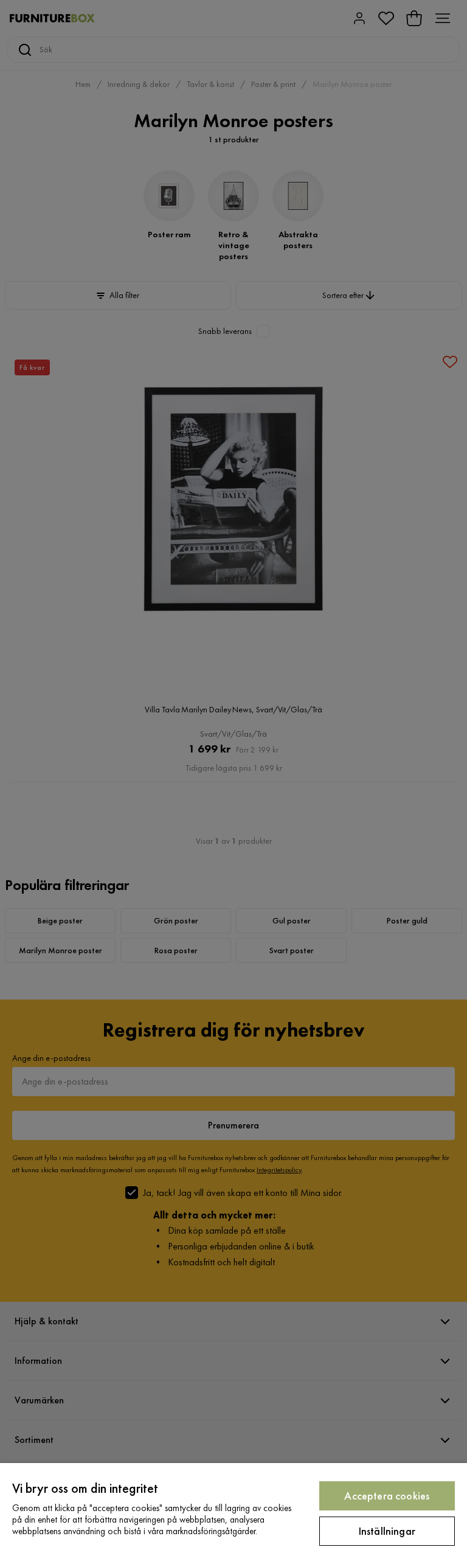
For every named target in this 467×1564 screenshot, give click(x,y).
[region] (233, 1513)
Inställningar (387, 1531)
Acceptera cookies (386, 1496)
